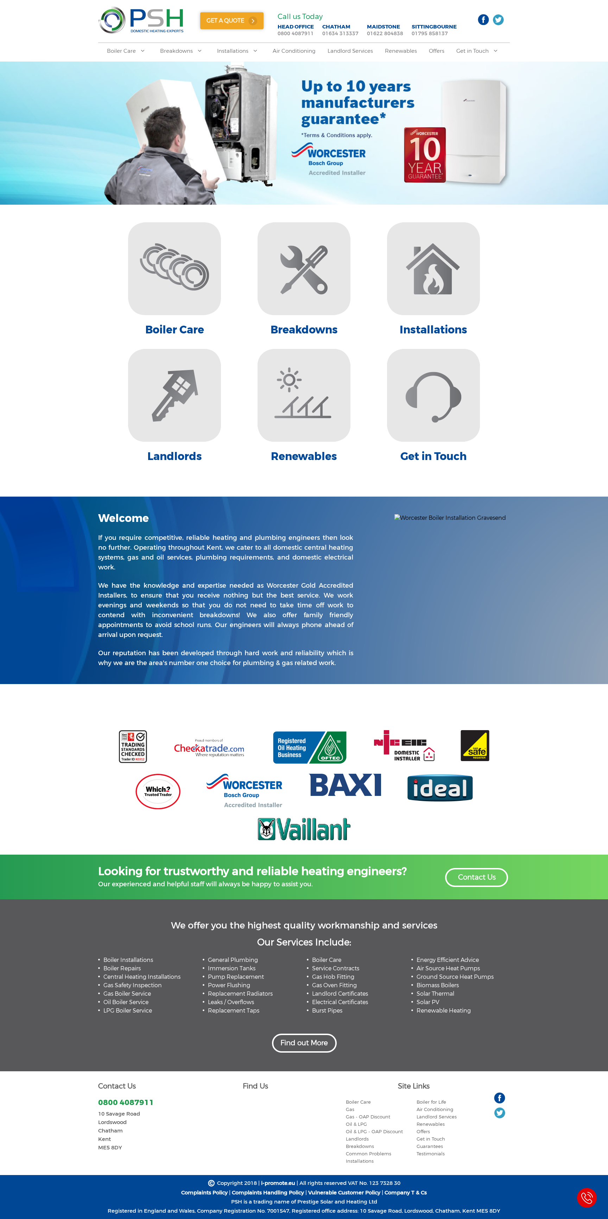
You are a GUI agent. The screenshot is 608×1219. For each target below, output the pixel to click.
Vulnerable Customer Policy (345, 1192)
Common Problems (368, 1154)
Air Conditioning (294, 51)
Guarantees (430, 1146)
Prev (9, 128)
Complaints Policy (205, 1192)
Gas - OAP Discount (368, 1117)
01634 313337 (340, 33)
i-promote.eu (278, 1183)
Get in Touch (473, 51)
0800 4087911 (296, 33)
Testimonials (431, 1154)
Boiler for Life (431, 1102)
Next (599, 128)
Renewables (401, 51)
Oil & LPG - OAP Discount (374, 1132)
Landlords (357, 1139)
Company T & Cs (406, 1192)
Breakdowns (177, 51)
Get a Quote (225, 20)
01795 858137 (430, 33)
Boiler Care (122, 51)
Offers (436, 51)
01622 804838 (385, 33)
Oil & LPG (356, 1124)
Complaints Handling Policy (268, 1192)
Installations (233, 51)
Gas (350, 1109)
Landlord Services (350, 51)
